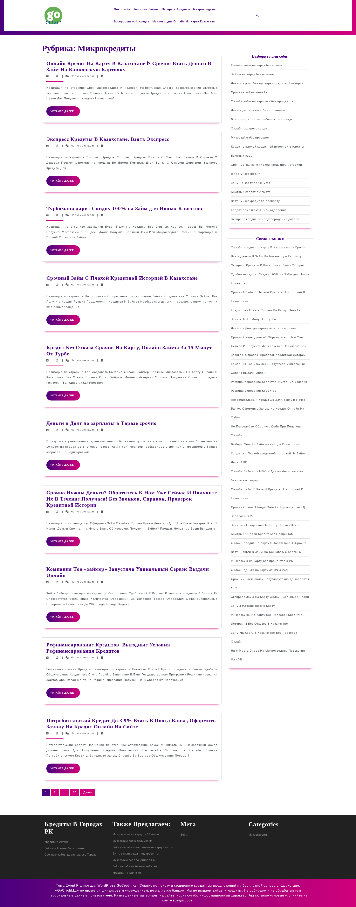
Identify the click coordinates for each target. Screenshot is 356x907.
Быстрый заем (242, 155)
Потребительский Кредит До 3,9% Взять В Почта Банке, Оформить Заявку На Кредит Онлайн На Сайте (268, 408)
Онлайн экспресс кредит (250, 128)
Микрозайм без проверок (250, 137)
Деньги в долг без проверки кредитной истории (267, 83)
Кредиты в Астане (56, 841)
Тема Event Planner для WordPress (86, 885)
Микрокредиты (204, 9)
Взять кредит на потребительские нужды (262, 119)
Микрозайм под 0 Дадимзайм (132, 840)
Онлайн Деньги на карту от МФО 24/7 (260, 570)
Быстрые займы (146, 9)
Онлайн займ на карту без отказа (256, 65)
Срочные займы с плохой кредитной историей (266, 164)
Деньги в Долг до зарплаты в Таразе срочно (101, 423)
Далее (87, 792)
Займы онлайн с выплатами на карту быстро (142, 847)
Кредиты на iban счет (126, 872)
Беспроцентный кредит (131, 21)
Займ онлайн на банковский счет (134, 866)
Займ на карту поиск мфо (250, 182)
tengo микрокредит (245, 173)
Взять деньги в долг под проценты (135, 853)
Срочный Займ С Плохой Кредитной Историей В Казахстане (122, 278)
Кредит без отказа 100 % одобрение (259, 210)
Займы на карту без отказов (252, 74)
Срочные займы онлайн (249, 92)
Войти (184, 834)
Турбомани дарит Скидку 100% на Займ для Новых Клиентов (124, 208)
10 (74, 792)
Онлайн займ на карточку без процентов (262, 101)
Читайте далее (65, 113)
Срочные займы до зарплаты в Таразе (70, 854)
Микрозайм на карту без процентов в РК (262, 560)
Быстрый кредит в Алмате (251, 191)
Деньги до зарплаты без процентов (258, 110)
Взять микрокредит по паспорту (255, 201)
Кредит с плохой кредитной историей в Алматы (267, 146)
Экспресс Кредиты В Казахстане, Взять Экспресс (107, 139)
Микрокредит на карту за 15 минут (135, 834)
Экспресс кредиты (176, 9)
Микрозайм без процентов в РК (133, 860)
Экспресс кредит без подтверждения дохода (265, 219)
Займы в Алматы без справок (64, 848)
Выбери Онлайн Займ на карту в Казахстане (265, 444)
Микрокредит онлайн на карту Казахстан (183, 21)
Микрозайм (122, 9)
